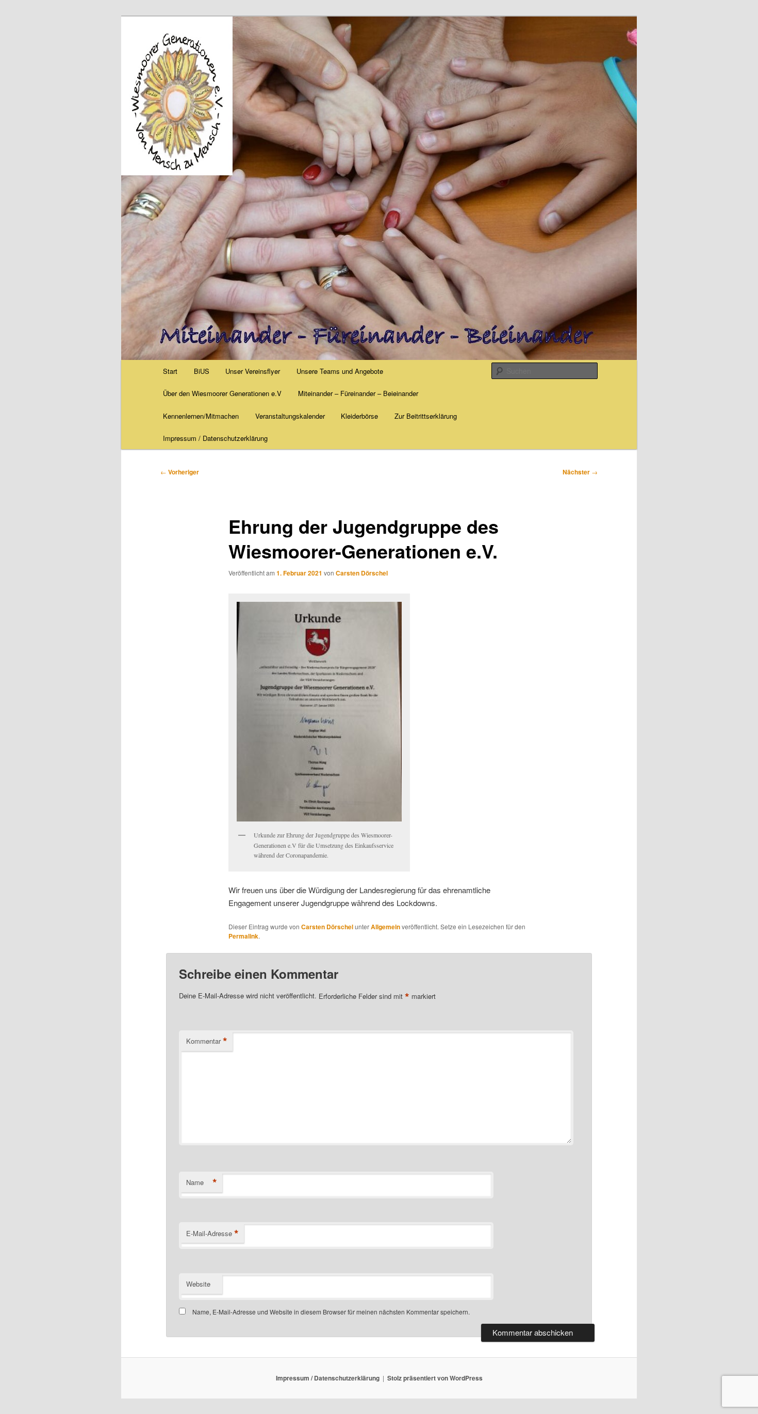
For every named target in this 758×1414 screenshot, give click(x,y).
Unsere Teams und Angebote (339, 371)
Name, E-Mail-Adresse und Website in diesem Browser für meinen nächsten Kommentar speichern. (331, 1311)
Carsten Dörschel (362, 573)
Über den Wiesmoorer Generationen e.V (222, 393)
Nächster (580, 471)
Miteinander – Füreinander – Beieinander (358, 393)
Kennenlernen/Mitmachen (201, 416)
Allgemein (385, 926)
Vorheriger (179, 471)
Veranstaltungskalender (290, 416)
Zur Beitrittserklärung (425, 416)
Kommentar (206, 1041)
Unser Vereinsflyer (252, 371)
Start (170, 371)
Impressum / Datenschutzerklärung (215, 438)
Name (201, 1182)
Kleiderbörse (359, 416)
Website (198, 1284)
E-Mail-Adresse (212, 1233)
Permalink (243, 936)
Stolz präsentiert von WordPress (435, 1378)
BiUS (201, 371)
